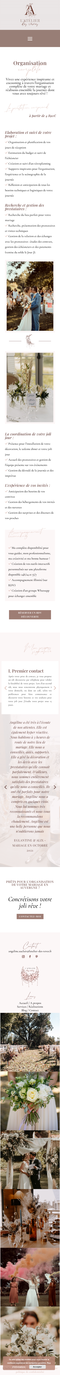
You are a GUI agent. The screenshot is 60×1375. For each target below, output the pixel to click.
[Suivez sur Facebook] (30, 956)
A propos (35, 1003)
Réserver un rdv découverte (30, 614)
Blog (24, 1010)
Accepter (37, 1366)
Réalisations (36, 1006)
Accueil (23, 1003)
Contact (34, 1010)
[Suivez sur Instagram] (23, 956)
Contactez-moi (30, 916)
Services (21, 1006)
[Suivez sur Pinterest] (36, 956)
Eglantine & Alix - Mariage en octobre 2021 (30, 845)
